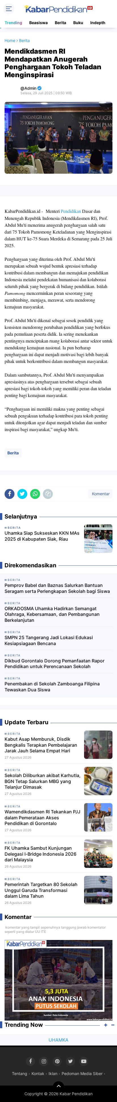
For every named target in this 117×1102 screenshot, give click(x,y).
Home (10, 40)
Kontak (38, 1073)
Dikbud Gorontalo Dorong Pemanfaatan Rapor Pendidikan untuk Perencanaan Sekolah (55, 663)
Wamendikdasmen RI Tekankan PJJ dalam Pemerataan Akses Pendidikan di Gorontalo (42, 817)
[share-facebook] (9, 494)
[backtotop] (58, 1087)
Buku (78, 22)
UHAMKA (58, 1040)
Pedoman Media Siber (82, 1073)
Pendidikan (71, 211)
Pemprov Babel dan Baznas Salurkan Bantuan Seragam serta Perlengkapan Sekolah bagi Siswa (57, 588)
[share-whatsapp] (35, 494)
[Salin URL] (48, 494)
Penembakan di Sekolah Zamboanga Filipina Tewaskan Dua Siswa (52, 686)
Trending (13, 22)
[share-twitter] (22, 494)
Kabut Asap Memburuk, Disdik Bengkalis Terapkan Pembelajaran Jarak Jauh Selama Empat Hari (41, 745)
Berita (60, 22)
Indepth (97, 22)
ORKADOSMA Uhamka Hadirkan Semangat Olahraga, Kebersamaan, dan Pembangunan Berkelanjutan (52, 614)
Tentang (19, 1073)
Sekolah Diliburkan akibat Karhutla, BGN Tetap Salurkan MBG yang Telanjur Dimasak (43, 781)
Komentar (100, 493)
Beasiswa (38, 22)
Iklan (53, 1073)
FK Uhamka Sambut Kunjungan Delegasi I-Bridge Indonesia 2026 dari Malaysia (40, 854)
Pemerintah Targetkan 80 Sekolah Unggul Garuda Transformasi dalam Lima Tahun (41, 890)
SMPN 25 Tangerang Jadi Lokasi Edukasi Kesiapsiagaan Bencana (49, 640)
